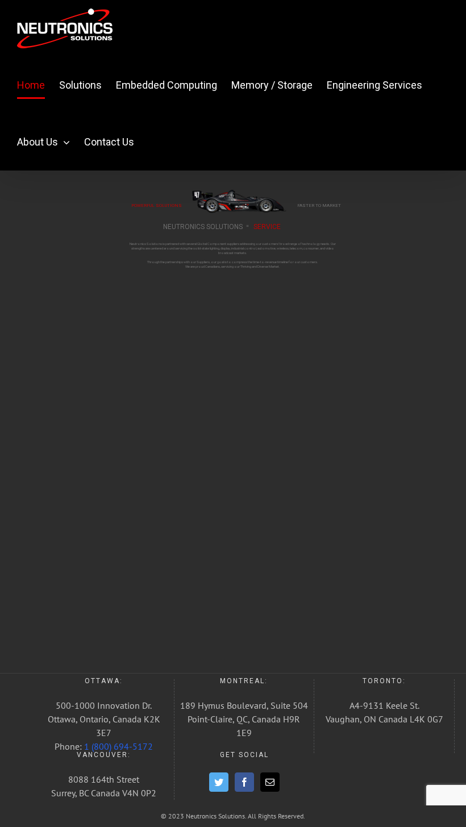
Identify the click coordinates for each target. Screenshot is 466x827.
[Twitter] (218, 782)
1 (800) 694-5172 (118, 746)
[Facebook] (244, 782)
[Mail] (270, 782)
